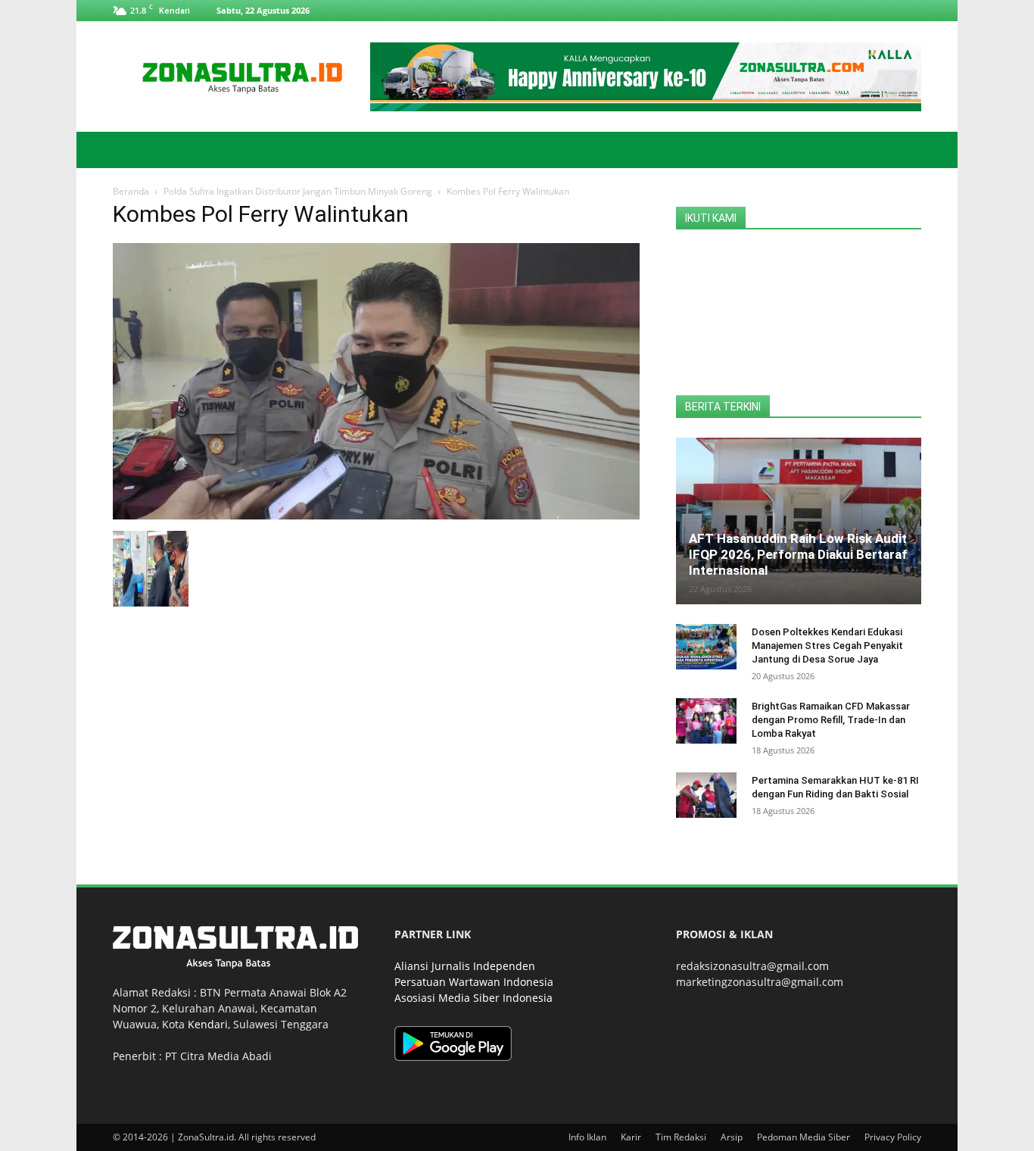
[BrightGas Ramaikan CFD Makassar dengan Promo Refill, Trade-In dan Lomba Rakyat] (706, 721)
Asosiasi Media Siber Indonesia (473, 997)
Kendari (208, 1024)
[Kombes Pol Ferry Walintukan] (376, 515)
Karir (631, 1137)
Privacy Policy (892, 1137)
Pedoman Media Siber (803, 1137)
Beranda (131, 191)
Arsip (732, 1137)
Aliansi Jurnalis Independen (464, 966)
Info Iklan (587, 1137)
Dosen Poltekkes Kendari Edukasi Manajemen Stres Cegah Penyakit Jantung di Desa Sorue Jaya (827, 645)
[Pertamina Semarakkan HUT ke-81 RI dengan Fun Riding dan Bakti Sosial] (706, 795)
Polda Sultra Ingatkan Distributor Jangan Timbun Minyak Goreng (298, 191)
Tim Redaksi (681, 1137)
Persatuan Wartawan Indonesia (473, 982)
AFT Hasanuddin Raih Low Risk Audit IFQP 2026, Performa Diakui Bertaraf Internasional (798, 554)
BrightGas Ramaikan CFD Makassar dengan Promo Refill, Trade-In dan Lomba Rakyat (831, 719)
